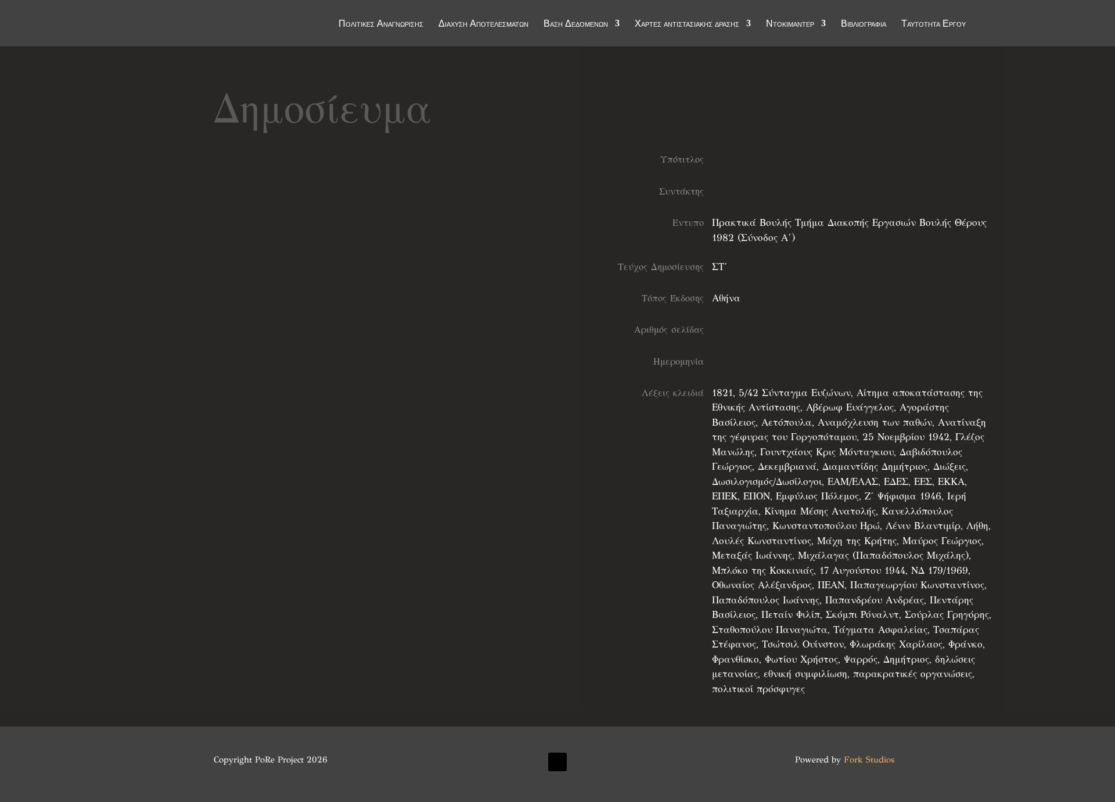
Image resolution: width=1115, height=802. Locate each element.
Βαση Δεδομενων (576, 24)
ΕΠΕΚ (725, 496)
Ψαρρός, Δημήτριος (886, 659)
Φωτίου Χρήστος (801, 659)
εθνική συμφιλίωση (805, 674)
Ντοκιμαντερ (790, 24)
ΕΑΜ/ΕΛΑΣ (853, 482)
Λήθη (977, 526)
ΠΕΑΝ (831, 585)
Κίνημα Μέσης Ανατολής (820, 511)
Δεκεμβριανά (787, 467)
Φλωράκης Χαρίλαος (896, 644)
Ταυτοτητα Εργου (933, 24)
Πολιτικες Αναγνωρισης (381, 24)
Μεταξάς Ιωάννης (752, 555)
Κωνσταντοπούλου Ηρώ (826, 526)
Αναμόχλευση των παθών (875, 422)
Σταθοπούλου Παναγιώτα (770, 630)
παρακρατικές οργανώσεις (912, 674)
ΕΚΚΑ (951, 482)
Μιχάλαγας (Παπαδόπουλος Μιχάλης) (883, 555)
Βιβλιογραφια (863, 24)
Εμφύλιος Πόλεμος (817, 496)
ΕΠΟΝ (756, 496)
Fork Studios (869, 759)
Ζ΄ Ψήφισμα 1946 (903, 496)
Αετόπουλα (786, 422)
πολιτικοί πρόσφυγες (758, 689)
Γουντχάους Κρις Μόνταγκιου (827, 452)
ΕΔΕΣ (896, 482)
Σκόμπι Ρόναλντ (862, 615)
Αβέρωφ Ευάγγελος (850, 407)
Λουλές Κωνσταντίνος (761, 541)
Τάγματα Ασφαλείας (880, 630)
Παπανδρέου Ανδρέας (874, 600)
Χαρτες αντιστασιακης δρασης (687, 24)
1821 (722, 393)
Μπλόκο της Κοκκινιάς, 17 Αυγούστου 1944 (808, 570)
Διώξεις (949, 467)
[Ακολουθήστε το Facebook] (557, 762)
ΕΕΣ (923, 482)
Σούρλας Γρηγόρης (947, 615)
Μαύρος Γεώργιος (941, 541)
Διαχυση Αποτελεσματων (483, 24)
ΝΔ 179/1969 (939, 570)
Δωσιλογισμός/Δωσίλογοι (767, 482)
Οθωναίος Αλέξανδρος (762, 585)
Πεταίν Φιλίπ (790, 615)
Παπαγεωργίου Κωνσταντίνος (917, 585)
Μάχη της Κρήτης (857, 541)
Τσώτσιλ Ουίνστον (803, 644)
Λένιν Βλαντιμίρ (923, 526)
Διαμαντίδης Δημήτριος (874, 467)
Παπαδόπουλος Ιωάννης (765, 600)
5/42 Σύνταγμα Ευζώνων (795, 393)
